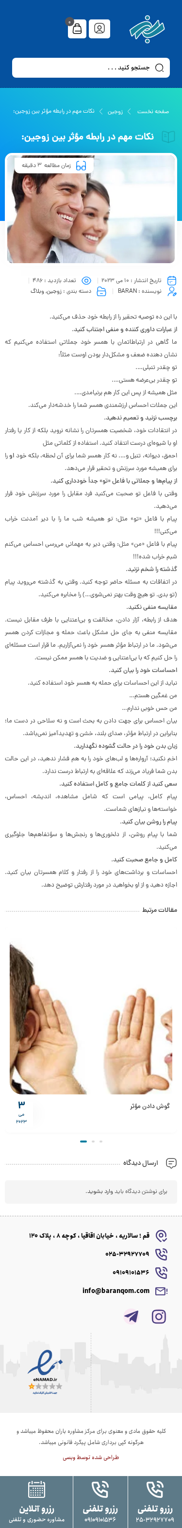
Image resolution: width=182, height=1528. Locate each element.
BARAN (127, 291)
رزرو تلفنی (155, 1509)
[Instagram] (159, 1317)
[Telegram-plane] (131, 1317)
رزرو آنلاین (36, 1509)
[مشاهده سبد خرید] (77, 29)
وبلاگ (37, 291)
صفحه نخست (153, 112)
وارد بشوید (100, 1192)
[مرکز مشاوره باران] (147, 29)
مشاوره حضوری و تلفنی (37, 1519)
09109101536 (100, 1520)
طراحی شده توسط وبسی (91, 1457)
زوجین (115, 112)
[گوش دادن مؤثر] (91, 1013)
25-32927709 (155, 1520)
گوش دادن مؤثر (150, 1107)
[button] (100, 1141)
